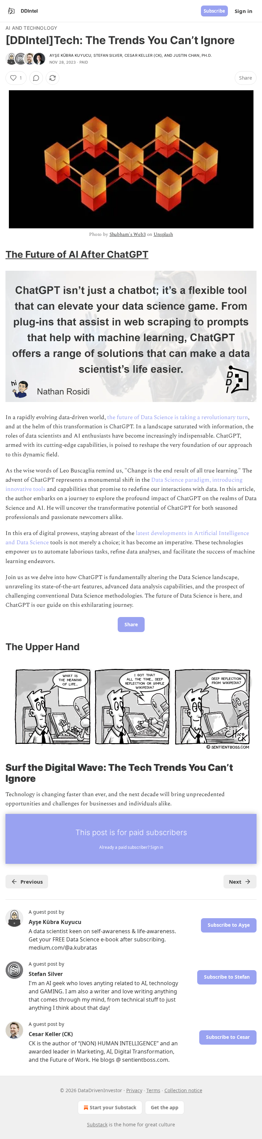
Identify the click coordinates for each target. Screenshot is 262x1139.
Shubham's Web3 (128, 234)
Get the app (164, 1107)
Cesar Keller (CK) (143, 55)
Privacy (134, 1090)
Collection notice (183, 1090)
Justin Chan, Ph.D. (192, 55)
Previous (31, 881)
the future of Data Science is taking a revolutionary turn (177, 417)
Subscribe (214, 11)
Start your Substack (113, 1107)
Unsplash (163, 234)
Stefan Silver (107, 55)
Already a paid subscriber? (131, 847)
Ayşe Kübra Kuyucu (70, 55)
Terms (153, 1090)
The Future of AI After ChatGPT (76, 254)
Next (235, 881)
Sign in (243, 11)
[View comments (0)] (36, 78)
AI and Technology (31, 28)
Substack (97, 1124)
